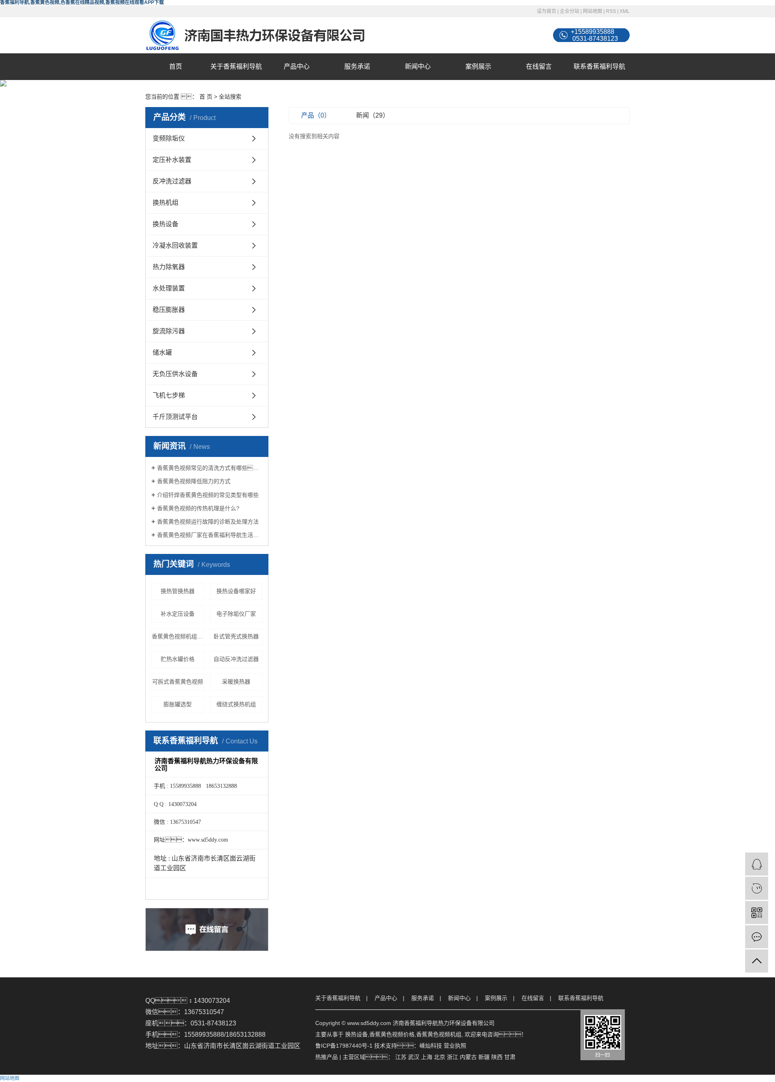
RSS (611, 11)
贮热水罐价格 (178, 659)
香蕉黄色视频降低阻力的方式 (193, 481)
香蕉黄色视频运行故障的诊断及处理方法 (208, 521)
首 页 (205, 96)
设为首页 (546, 11)
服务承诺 (357, 66)
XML (625, 11)
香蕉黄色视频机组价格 (178, 636)
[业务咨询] (756, 864)
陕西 (497, 1057)
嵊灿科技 (430, 1045)
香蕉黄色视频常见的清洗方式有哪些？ (209, 468)
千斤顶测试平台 (175, 416)
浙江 (452, 1057)
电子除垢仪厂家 (236, 613)
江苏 (400, 1057)
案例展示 (478, 66)
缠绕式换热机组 (236, 704)
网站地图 (592, 11)
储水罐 (162, 352)
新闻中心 (418, 66)
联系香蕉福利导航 (599, 66)
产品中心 (297, 66)
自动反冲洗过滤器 (236, 659)
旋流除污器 (169, 331)
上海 (426, 1057)
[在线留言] (756, 936)
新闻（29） (372, 115)
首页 (175, 66)
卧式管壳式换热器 (236, 636)
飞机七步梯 (169, 395)
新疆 (484, 1057)
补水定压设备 (178, 613)
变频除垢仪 (169, 138)
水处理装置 (169, 288)
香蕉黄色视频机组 (438, 1034)
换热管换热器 (178, 591)
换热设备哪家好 (236, 591)
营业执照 (455, 1045)
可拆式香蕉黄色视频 (177, 681)
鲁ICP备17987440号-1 (344, 1045)
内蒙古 (468, 1057)
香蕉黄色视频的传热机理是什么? (198, 508)
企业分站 (569, 11)
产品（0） (316, 115)
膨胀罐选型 (177, 704)
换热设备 (165, 224)
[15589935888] (756, 888)
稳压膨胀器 (169, 309)
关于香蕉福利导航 (236, 66)
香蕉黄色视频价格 (392, 1034)
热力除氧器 (169, 266)
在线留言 (539, 66)
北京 (439, 1057)
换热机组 (165, 202)
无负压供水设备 (175, 373)
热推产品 (326, 1057)
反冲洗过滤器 (172, 181)
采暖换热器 (236, 681)
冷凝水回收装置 (175, 245)
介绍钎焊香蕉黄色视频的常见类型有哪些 (208, 495)
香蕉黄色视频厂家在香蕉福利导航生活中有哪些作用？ (209, 535)
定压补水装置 (172, 159)
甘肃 (509, 1057)
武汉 (413, 1057)
